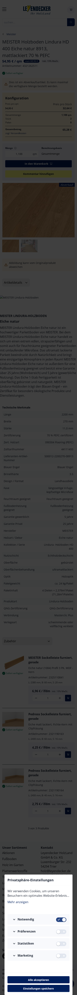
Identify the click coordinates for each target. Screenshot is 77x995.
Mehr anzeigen (17, 902)
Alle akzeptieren (38, 980)
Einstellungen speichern (38, 988)
